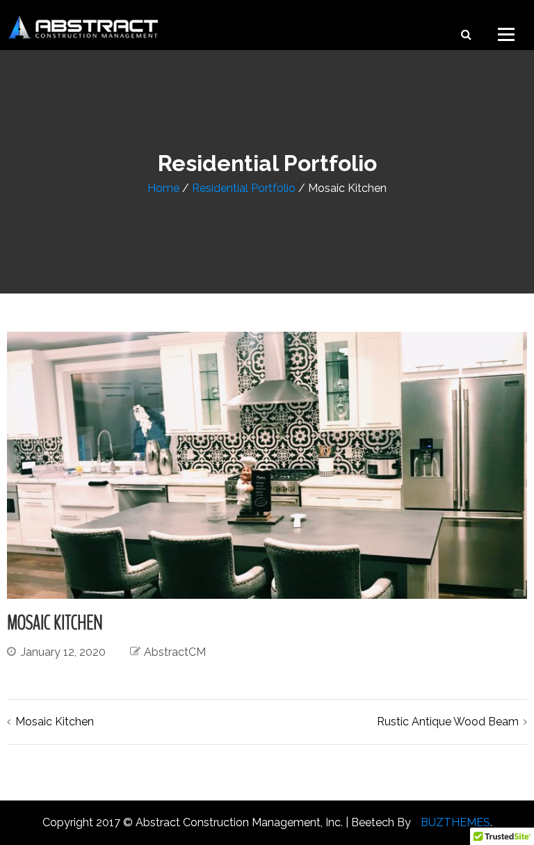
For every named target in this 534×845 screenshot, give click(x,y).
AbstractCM (175, 652)
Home (163, 188)
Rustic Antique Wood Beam (448, 721)
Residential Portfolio (244, 188)
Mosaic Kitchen (54, 721)
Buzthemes (455, 822)
